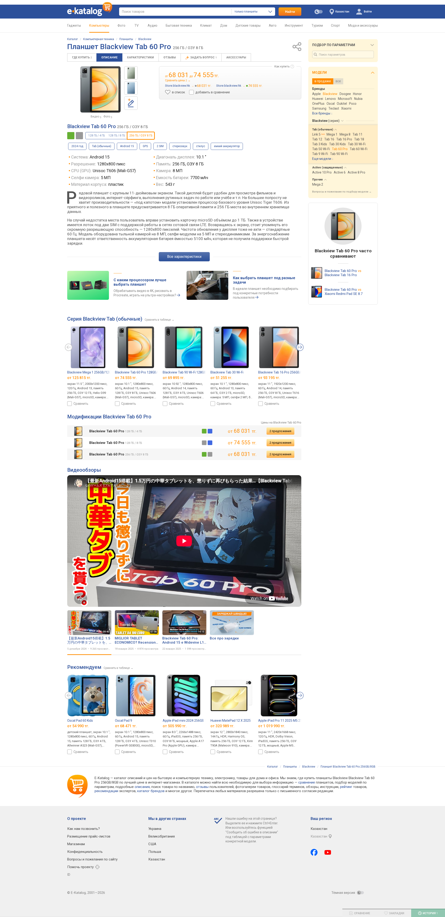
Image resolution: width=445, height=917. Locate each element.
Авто (273, 25)
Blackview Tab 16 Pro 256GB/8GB (282, 372)
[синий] (210, 431)
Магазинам (76, 844)
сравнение (306, 782)
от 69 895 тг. (173, 378)
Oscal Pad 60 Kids (80, 720)
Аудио (152, 25)
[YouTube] (327, 852)
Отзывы (169, 57)
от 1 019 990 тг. (271, 726)
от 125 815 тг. (79, 378)
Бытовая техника (179, 25)
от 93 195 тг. (269, 378)
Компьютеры (99, 25)
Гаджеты (74, 25)
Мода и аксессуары (363, 25)
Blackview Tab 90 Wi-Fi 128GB (184, 372)
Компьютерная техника (98, 39)
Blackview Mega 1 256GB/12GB (90, 372)
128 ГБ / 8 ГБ (116, 135)
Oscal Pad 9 (123, 720)
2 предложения (280, 431)
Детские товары (248, 25)
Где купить (82, 57)
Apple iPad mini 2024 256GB (183, 720)
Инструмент (294, 25)
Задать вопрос (203, 57)
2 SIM (160, 146)
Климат (206, 25)
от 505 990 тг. (175, 726)
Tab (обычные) (101, 146)
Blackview (144, 39)
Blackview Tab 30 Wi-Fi (226, 372)
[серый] (204, 442)
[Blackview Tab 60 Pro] (131, 73)
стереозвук (179, 146)
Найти (290, 11)
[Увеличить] (100, 89)
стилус (200, 146)
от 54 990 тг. (78, 726)
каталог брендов (151, 791)
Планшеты (126, 39)
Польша (154, 852)
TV (136, 25)
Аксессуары (236, 57)
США (152, 844)
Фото (121, 25)
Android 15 (127, 146)
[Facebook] (314, 852)
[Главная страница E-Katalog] (89, 12)
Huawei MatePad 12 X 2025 (230, 720)
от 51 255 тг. (221, 378)
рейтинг (346, 787)
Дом (223, 25)
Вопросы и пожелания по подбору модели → (342, 191)
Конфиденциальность (85, 852)
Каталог (72, 39)
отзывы (202, 787)
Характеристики (140, 57)
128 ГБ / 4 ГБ (96, 135)
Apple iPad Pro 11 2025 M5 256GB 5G (285, 720)
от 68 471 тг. (126, 726)
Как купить (282, 66)
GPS (145, 146)
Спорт (335, 25)
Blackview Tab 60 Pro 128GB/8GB (139, 372)
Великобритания (161, 836)
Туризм (317, 25)
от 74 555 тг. (126, 378)
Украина (154, 829)
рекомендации (106, 791)
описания (142, 787)
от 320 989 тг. (222, 726)
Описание (109, 57)
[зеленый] (204, 431)
